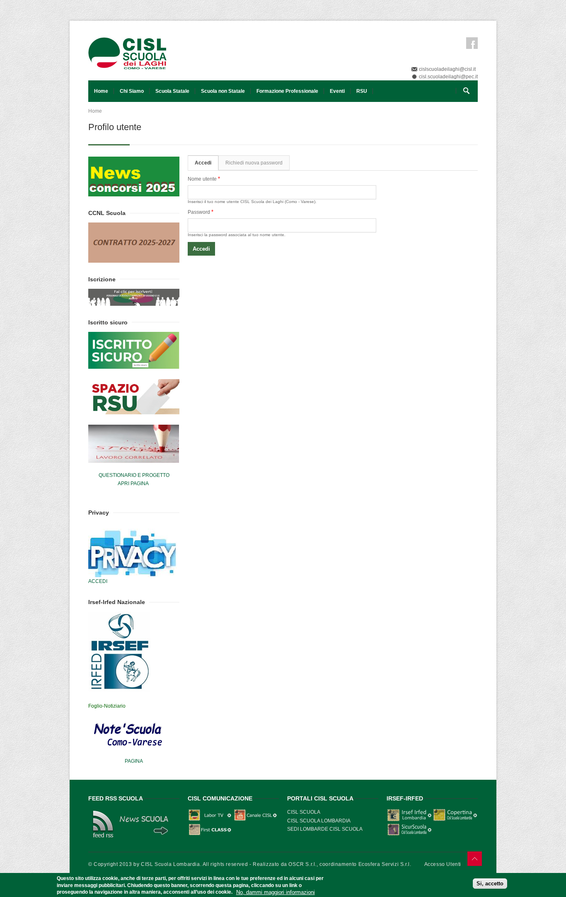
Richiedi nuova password (254, 163)
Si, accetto (490, 883)
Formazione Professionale (287, 91)
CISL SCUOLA (303, 812)
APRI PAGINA (133, 483)
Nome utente (204, 179)
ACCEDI (97, 581)
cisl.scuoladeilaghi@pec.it (448, 77)
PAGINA (134, 761)
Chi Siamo (132, 91)
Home (101, 91)
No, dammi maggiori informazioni (275, 892)
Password (200, 212)
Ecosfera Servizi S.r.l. (384, 864)
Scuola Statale (172, 91)
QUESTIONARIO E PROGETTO (134, 475)
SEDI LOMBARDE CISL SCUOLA (325, 829)
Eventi (337, 91)
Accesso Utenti (442, 864)
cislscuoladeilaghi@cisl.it (447, 69)
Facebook (472, 43)
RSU (361, 91)
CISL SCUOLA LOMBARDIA (319, 821)
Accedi (206, 163)
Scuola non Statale (223, 91)
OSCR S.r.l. (302, 864)
